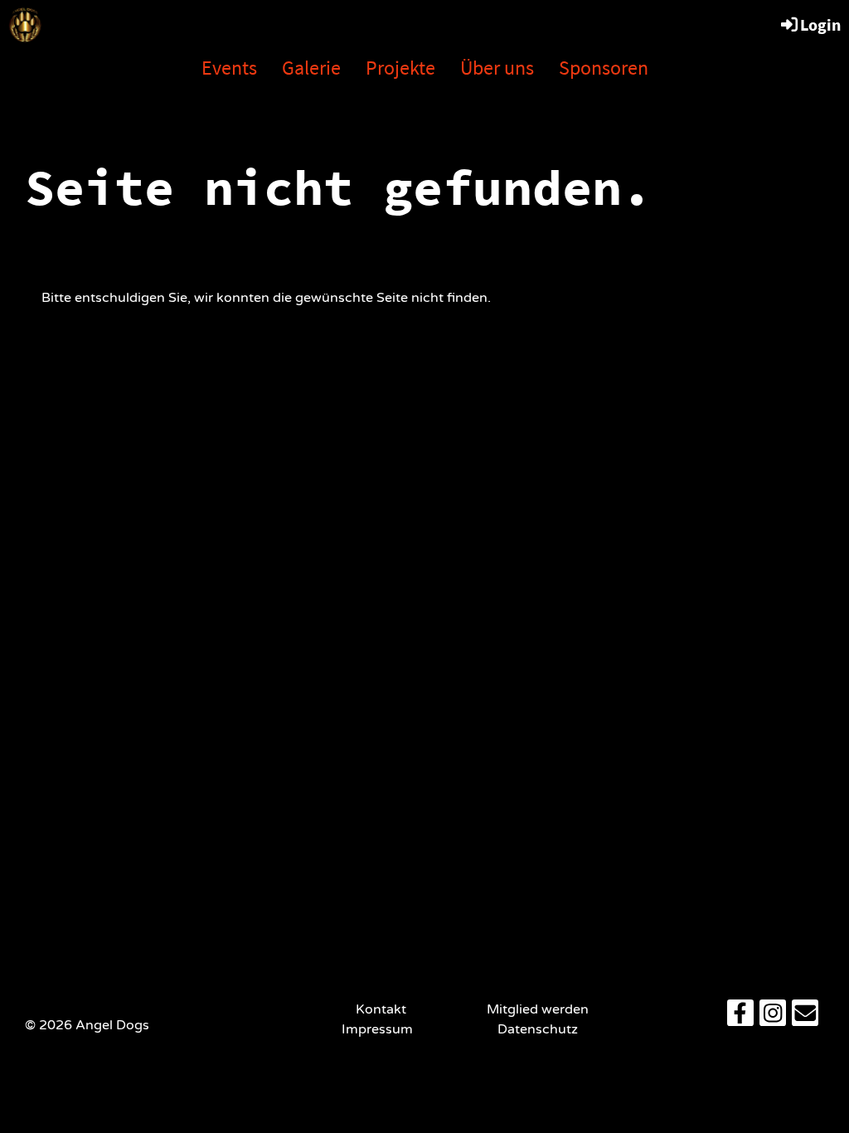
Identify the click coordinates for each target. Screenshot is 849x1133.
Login (820, 24)
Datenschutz (537, 1029)
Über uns (497, 67)
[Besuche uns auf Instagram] (772, 1017)
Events (229, 67)
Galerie (311, 67)
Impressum (381, 1029)
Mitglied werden (538, 1009)
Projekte (400, 67)
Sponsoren (603, 67)
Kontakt (381, 1009)
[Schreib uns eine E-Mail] (805, 1017)
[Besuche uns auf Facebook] (740, 1017)
